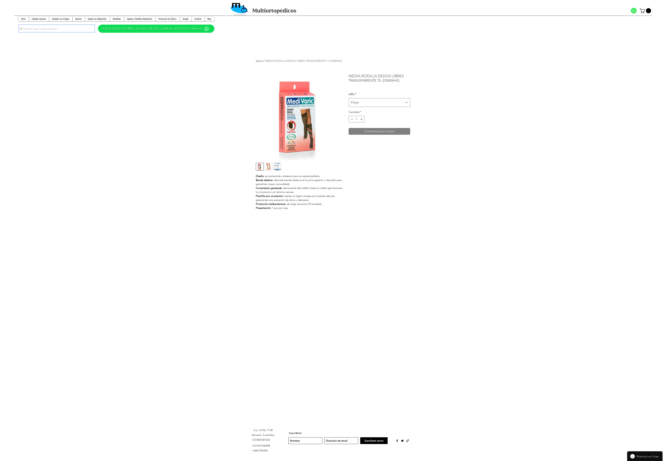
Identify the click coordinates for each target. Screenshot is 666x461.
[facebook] (397, 440)
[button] (646, 10)
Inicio (259, 61)
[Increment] (362, 119)
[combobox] (379, 102)
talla (352, 94)
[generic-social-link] (407, 440)
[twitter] (402, 440)
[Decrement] (351, 119)
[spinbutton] (357, 119)
